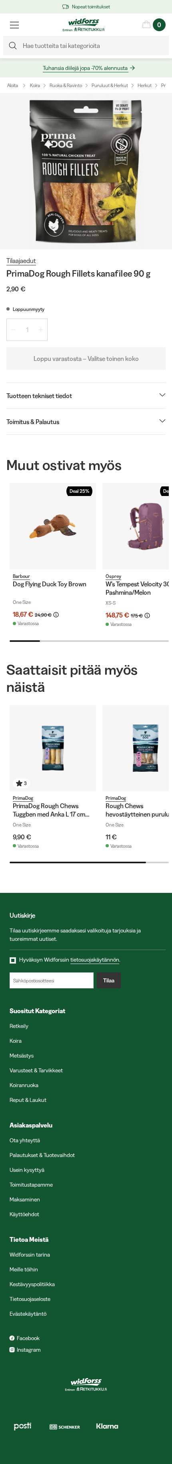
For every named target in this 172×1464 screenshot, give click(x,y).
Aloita (12, 85)
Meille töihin (24, 1269)
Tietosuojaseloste (30, 1299)
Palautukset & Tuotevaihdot (42, 1155)
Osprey (113, 576)
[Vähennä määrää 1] (13, 330)
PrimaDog (23, 798)
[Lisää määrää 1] (40, 330)
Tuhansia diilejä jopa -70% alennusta (85, 68)
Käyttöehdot (24, 1214)
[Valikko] (14, 25)
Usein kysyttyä (27, 1169)
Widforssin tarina (30, 1254)
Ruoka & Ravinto (66, 85)
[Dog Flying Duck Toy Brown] (53, 526)
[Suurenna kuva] (86, 171)
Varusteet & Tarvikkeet (36, 1070)
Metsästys (22, 1055)
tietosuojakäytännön (94, 959)
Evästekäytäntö (28, 1313)
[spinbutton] (27, 330)
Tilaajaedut (21, 261)
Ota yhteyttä (25, 1140)
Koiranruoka (24, 1085)
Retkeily (19, 1026)
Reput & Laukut (28, 1099)
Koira (35, 85)
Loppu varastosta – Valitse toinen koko (86, 359)
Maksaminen (25, 1199)
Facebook (28, 1338)
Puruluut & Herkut (110, 85)
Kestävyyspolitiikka (32, 1284)
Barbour (21, 576)
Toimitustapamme (31, 1184)
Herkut (145, 85)
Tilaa (108, 980)
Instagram (29, 1349)
